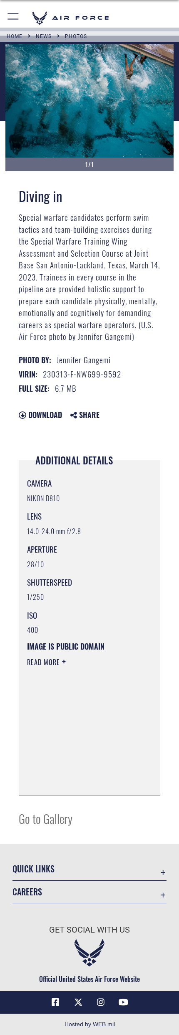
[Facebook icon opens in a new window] (55, 1002)
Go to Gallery (45, 818)
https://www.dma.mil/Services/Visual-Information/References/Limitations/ (77, 768)
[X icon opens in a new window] (78, 1002)
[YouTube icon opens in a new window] (123, 1002)
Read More (44, 662)
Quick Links (33, 869)
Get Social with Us (89, 930)
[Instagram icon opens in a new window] (100, 1002)
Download (44, 414)
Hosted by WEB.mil (90, 1024)
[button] (13, 18)
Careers (27, 892)
